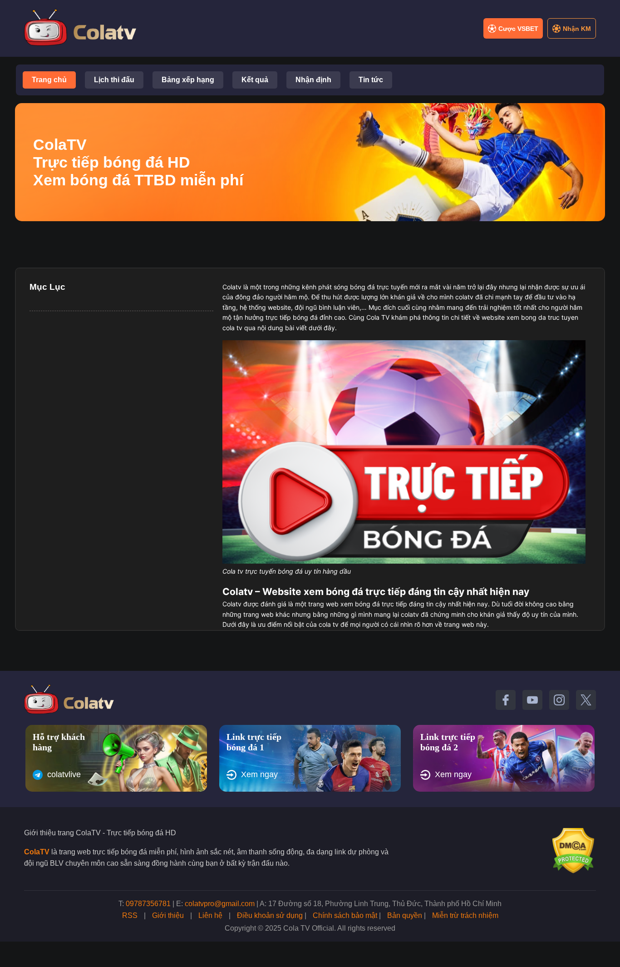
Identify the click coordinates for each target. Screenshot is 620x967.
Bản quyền (404, 915)
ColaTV (36, 852)
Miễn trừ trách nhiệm (465, 915)
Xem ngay (259, 774)
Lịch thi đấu (114, 80)
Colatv (231, 287)
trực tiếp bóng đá (292, 317)
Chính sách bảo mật (345, 915)
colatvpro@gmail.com (220, 903)
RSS (130, 915)
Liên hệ (210, 915)
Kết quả (254, 80)
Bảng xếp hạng (188, 80)
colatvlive (64, 774)
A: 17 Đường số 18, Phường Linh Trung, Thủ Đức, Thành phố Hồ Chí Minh (381, 903)
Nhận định (313, 80)
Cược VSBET (518, 28)
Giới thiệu (168, 915)
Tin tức (371, 80)
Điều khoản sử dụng (270, 915)
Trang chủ (49, 80)
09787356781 (148, 903)
